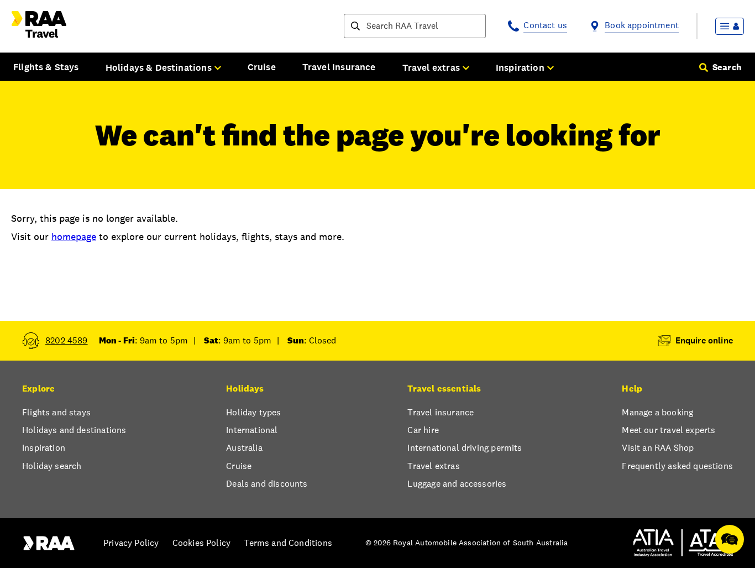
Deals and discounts (266, 483)
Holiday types (253, 412)
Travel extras (433, 466)
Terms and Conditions (288, 543)
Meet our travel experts (668, 430)
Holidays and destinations (74, 430)
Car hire (422, 430)
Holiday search (51, 466)
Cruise (262, 67)
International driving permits (464, 448)
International (251, 430)
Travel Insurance (339, 67)
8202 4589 (66, 340)
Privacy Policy (131, 543)
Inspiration (43, 448)
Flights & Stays (46, 67)
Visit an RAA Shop (658, 448)
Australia (244, 448)
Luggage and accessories (456, 483)
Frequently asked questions (677, 466)
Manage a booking (657, 412)
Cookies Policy (201, 543)
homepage (73, 236)
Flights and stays (56, 412)
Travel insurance (440, 412)
